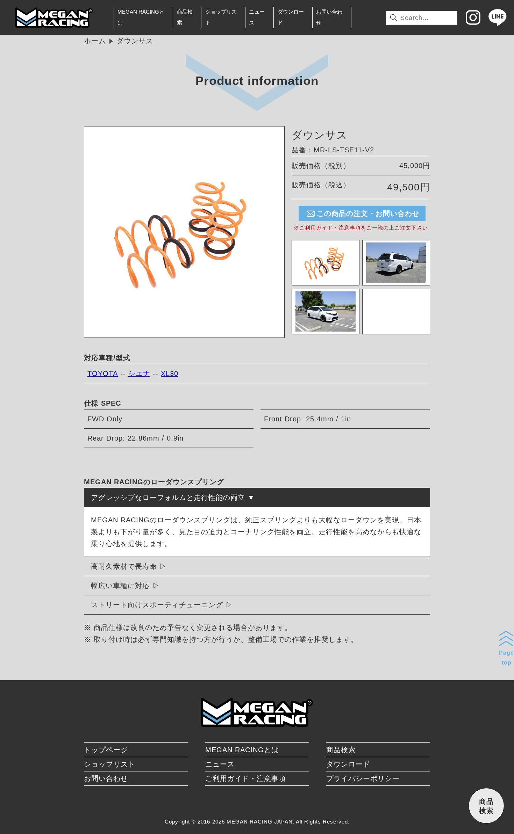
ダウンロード (291, 17)
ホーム (95, 41)
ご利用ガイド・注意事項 (330, 228)
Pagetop (506, 657)
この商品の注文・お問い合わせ (368, 213)
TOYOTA (102, 373)
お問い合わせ (329, 17)
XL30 (169, 373)
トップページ (106, 750)
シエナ (139, 373)
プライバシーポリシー (363, 778)
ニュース (257, 17)
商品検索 (185, 17)
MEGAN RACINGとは (140, 17)
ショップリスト (221, 17)
